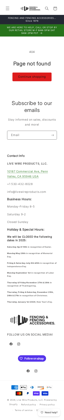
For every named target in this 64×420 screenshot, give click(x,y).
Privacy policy (47, 404)
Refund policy (28, 404)
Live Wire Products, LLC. (30, 400)
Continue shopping (32, 76)
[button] (7, 8)
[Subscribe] (53, 135)
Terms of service (24, 410)
